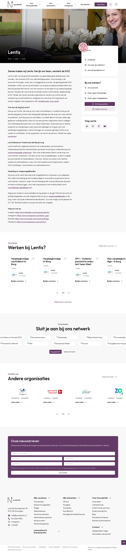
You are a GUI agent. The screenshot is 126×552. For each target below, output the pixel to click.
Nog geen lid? (55, 352)
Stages (36, 508)
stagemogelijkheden (57, 196)
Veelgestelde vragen (100, 531)
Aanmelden (63, 473)
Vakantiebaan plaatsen (43, 517)
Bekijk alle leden (70, 352)
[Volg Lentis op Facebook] (98, 126)
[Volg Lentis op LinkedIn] (87, 126)
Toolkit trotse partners (101, 508)
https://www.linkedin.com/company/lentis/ (32, 212)
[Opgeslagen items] (116, 4)
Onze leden (96, 502)
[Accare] (82, 343)
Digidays (99, 547)
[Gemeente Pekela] (55, 343)
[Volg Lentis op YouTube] (104, 126)
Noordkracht (68, 511)
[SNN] (28, 343)
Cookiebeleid (42, 547)
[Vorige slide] (58, 293)
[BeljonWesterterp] (103, 337)
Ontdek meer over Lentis (48, 101)
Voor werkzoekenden (31, 4)
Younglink (66, 505)
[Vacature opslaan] (33, 258)
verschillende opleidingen (18, 188)
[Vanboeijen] (74, 337)
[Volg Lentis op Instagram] (93, 126)
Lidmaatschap (97, 505)
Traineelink (67, 508)
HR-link (66, 502)
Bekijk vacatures (101, 109)
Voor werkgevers (68, 4)
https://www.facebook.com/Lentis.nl (31, 222)
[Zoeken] (111, 4)
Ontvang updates (101, 104)
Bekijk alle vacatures (106, 246)
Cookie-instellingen (54, 547)
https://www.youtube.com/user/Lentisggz (32, 219)
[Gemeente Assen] (47, 337)
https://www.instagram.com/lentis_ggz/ (33, 215)
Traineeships (39, 502)
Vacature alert (39, 520)
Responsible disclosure (14, 550)
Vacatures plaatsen (41, 514)
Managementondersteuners (74, 514)
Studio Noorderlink (99, 511)
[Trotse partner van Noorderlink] (83, 47)
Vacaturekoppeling (41, 524)
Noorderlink (85, 4)
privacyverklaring (69, 468)
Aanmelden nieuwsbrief (101, 534)
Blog (94, 514)
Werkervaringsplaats (42, 505)
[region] (63, 270)
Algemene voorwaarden (69, 547)
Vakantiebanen (40, 511)
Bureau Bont (107, 547)
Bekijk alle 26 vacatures (63, 302)
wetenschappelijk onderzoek (20, 152)
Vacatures (101, 4)
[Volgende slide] (68, 293)
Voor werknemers (50, 4)
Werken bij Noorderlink (101, 520)
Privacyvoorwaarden (29, 547)
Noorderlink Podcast (100, 517)
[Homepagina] (15, 4)
